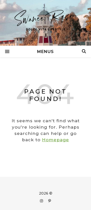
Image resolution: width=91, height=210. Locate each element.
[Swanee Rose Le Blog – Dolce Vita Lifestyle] (45, 23)
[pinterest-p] (49, 201)
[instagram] (42, 201)
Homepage (55, 139)
